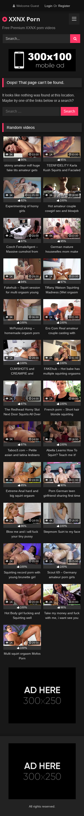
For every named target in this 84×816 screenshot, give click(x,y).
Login (48, 6)
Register (64, 6)
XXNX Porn (23, 19)
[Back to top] (70, 802)
